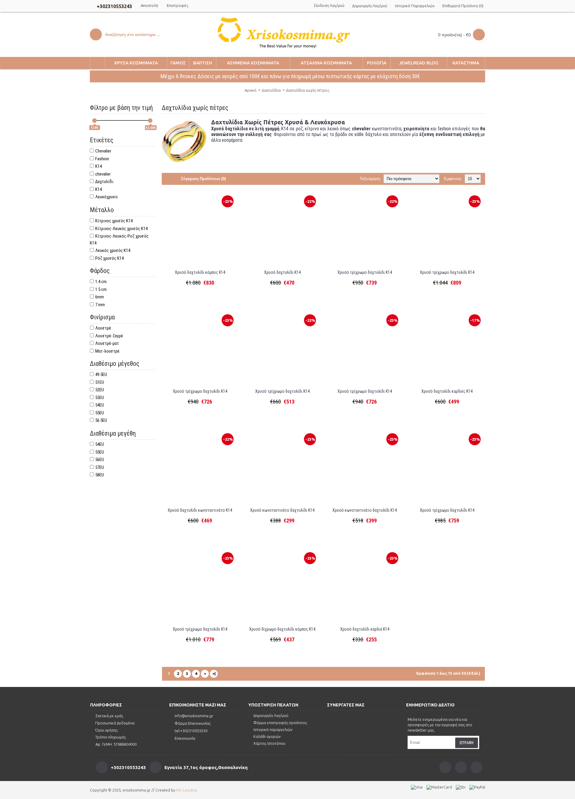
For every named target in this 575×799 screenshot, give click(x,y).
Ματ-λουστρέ (107, 351)
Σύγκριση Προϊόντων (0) (203, 178)
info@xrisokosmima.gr (194, 716)
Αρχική (250, 90)
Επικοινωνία (185, 738)
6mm (99, 297)
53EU (99, 397)
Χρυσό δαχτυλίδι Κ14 (282, 272)
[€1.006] (150, 120)
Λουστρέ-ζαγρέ (109, 336)
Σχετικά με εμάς (109, 716)
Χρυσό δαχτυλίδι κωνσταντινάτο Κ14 (200, 510)
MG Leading (186, 790)
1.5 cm (101, 289)
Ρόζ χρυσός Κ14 (109, 258)
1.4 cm (101, 281)
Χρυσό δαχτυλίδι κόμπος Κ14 (200, 272)
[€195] (94, 120)
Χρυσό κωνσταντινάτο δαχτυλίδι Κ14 (282, 510)
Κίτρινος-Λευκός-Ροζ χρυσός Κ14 (119, 239)
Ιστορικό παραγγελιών (272, 729)
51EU (99, 382)
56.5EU (101, 420)
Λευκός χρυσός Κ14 (112, 250)
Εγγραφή (466, 742)
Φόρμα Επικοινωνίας (193, 723)
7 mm (100, 304)
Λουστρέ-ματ (107, 343)
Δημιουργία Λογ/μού (270, 715)
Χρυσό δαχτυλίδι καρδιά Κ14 (364, 629)
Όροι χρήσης (106, 730)
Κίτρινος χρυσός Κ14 (114, 220)
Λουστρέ (103, 328)
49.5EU (101, 374)
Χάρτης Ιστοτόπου (269, 743)
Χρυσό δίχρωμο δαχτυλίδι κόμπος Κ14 (282, 629)
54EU (99, 405)
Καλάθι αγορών (267, 736)
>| (214, 673)
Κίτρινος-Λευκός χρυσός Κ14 (121, 228)
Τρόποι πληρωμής (110, 737)
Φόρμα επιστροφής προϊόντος (280, 723)
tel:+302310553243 (191, 731)
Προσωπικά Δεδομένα (114, 723)
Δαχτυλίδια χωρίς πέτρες (307, 90)
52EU (99, 389)
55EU (99, 413)
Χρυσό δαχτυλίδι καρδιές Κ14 (447, 391)
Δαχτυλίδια (271, 90)
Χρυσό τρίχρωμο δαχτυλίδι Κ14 (365, 272)
